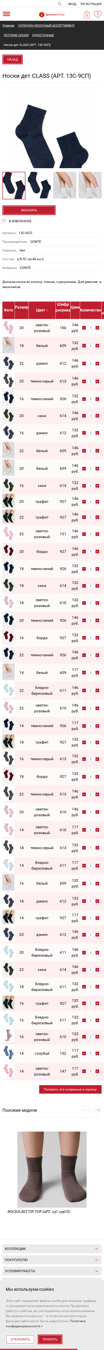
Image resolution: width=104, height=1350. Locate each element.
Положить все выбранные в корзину (70, 1089)
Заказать (29, 210)
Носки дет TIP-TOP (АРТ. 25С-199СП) (38, 1211)
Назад (12, 59)
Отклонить (20, 1339)
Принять (50, 1339)
